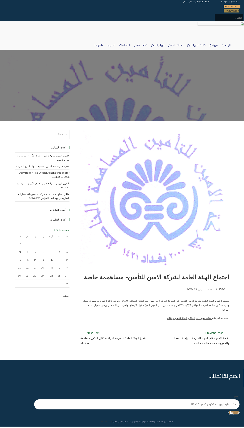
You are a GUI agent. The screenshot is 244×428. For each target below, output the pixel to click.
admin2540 (217, 289)
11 (59, 259)
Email (236, 397)
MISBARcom (106, 421)
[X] (68, 309)
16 (20, 259)
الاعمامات (125, 45)
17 (67, 267)
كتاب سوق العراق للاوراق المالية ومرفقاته (189, 318)
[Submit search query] (229, 17)
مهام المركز (158, 45)
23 (19, 267)
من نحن (214, 45)
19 (52, 267)
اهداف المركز (175, 45)
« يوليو (66, 295)
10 (66, 259)
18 (59, 267)
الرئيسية (226, 45)
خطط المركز (141, 45)
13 (43, 259)
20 (42, 267)
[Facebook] (68, 319)
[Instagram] (68, 329)
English (99, 45)
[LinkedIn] (68, 338)
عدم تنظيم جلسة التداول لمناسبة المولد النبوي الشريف (42, 166)
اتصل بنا (111, 45)
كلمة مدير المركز (196, 45)
